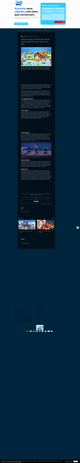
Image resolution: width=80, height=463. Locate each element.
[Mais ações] (50, 36)
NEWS (19, 30)
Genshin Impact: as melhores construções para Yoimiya (44, 232)
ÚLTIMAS (22, 207)
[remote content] (36, 77)
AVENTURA (28, 30)
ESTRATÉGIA (45, 30)
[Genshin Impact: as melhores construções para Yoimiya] (45, 224)
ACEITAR (75, 461)
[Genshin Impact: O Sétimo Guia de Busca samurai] (26, 224)
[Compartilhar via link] (28, 211)
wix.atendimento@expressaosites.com (24, 316)
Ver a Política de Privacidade (17, 461)
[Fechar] (78, 461)
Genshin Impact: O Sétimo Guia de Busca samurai (25, 232)
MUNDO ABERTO (38, 30)
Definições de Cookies (69, 461)
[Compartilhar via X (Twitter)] (23, 211)
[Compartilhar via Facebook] (21, 211)
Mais (50, 30)
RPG (32, 30)
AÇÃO (23, 30)
